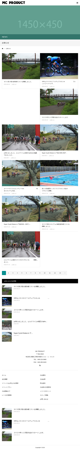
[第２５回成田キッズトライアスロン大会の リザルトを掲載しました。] (59, 173)
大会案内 (42, 375)
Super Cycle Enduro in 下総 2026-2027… (54, 153)
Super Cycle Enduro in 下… (23, 333)
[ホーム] (2, 48)
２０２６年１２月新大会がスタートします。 (55, 117)
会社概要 (4, 379)
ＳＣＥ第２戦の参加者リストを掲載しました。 (18, 81)
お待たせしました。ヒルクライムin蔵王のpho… (30, 321)
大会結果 (42, 379)
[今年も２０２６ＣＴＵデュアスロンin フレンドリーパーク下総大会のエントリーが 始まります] (59, 66)
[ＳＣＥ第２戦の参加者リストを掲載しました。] (21, 66)
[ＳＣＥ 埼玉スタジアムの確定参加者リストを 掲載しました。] (59, 209)
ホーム (4, 375)
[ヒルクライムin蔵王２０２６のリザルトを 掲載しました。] (21, 244)
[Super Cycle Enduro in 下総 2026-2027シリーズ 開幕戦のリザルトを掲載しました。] (59, 137)
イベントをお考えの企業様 (10, 383)
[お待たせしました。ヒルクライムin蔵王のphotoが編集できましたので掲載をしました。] (21, 137)
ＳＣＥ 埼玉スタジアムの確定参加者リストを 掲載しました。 (59, 225)
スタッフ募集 (44, 395)
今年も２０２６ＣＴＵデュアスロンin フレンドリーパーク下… (59, 82)
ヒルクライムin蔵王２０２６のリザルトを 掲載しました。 (21, 261)
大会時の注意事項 (45, 387)
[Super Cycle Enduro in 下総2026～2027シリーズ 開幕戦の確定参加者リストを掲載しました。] (21, 209)
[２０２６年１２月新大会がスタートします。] (59, 102)
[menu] (77, 2)
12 (55, 273)
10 (44, 273)
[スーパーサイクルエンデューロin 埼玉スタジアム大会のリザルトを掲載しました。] (21, 173)
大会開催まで (6, 391)
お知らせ (14, 84)
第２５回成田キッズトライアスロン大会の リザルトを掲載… (59, 189)
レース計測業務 (7, 395)
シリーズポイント (45, 391)
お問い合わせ (44, 399)
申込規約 (42, 383)
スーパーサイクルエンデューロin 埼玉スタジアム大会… (21, 189)
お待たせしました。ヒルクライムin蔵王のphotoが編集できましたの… (20, 154)
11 (49, 273)
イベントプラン (7, 387)
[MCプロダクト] (13, 3)
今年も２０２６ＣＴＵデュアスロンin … (31, 298)
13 (60, 273)
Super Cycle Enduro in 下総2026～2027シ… (17, 224)
